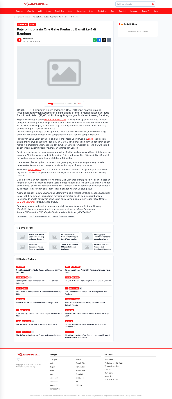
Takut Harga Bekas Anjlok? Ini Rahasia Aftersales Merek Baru (88, 271)
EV (27, 277)
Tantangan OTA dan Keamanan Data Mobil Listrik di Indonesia (37, 282)
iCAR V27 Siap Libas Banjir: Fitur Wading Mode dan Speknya (86, 293)
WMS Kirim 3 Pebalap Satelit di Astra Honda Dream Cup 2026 (39, 293)
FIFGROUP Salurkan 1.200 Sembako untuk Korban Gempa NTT (85, 325)
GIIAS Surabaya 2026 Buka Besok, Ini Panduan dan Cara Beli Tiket (39, 271)
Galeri (91, 11)
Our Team (109, 373)
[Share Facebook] (99, 40)
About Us (108, 376)
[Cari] (153, 4)
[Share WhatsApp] (95, 40)
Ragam (70, 11)
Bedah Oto (59, 11)
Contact (108, 369)
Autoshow (134, 11)
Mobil (40, 11)
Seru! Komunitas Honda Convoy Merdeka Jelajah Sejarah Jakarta (85, 303)
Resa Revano (28, 38)
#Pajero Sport (22, 216)
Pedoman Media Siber (114, 363)
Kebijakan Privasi (111, 379)
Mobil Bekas (75, 266)
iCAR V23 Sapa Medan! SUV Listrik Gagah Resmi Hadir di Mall (39, 314)
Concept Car (55, 389)
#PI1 (31, 216)
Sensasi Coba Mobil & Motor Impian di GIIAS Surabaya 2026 (87, 314)
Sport (113, 11)
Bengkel (122, 11)
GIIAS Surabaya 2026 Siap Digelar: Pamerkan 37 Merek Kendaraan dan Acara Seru (87, 336)
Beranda (19, 11)
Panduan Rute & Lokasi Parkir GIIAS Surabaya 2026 (37, 302)
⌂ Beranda (18, 17)
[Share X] (104, 40)
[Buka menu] (18, 4)
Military (79, 385)
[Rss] (18, 360)
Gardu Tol (146, 11)
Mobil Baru (26, 321)
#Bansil (55, 216)
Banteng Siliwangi (26, 202)
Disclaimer (109, 359)
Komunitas (81, 11)
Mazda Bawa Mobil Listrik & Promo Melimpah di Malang (38, 335)
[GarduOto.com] (35, 4)
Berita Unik (102, 11)
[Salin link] (109, 40)
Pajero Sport (34, 169)
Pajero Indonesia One (55, 119)
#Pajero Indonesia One (42, 216)
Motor (48, 11)
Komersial (158, 11)
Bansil (90, 138)
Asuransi (75, 277)
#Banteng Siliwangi (67, 216)
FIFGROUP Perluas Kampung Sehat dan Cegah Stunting (88, 281)
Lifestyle (30, 11)
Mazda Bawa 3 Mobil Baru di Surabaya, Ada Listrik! (36, 324)
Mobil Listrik (73, 288)
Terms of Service (112, 366)
